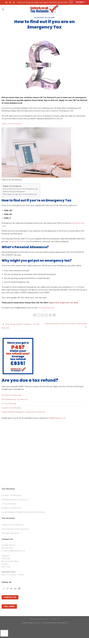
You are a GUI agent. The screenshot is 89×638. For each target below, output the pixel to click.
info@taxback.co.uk (56, 418)
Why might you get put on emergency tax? (20, 194)
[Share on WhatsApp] (34, 315)
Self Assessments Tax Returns (14, 399)
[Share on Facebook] (38, 315)
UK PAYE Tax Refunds (11, 395)
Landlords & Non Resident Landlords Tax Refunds (23, 412)
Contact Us (54, 619)
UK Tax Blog (39, 18)
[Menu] (3, 9)
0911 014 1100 (7, 548)
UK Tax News (50, 18)
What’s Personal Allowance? (14, 192)
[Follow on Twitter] (11, 589)
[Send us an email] (15, 589)
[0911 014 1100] (14, 2)
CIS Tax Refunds (9, 404)
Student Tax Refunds (11, 408)
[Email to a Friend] (46, 315)
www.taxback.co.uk (46, 308)
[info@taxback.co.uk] (6, 2)
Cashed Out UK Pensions (12, 525)
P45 (74, 287)
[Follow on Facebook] (3, 589)
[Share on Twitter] (42, 315)
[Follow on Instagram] (7, 589)
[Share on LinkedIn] (54, 315)
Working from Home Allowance (15, 529)
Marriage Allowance (10, 533)
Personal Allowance (17, 241)
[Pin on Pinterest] (50, 315)
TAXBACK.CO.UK (33, 623)
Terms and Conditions (39, 619)
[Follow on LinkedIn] (19, 589)
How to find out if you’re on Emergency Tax (20, 189)
